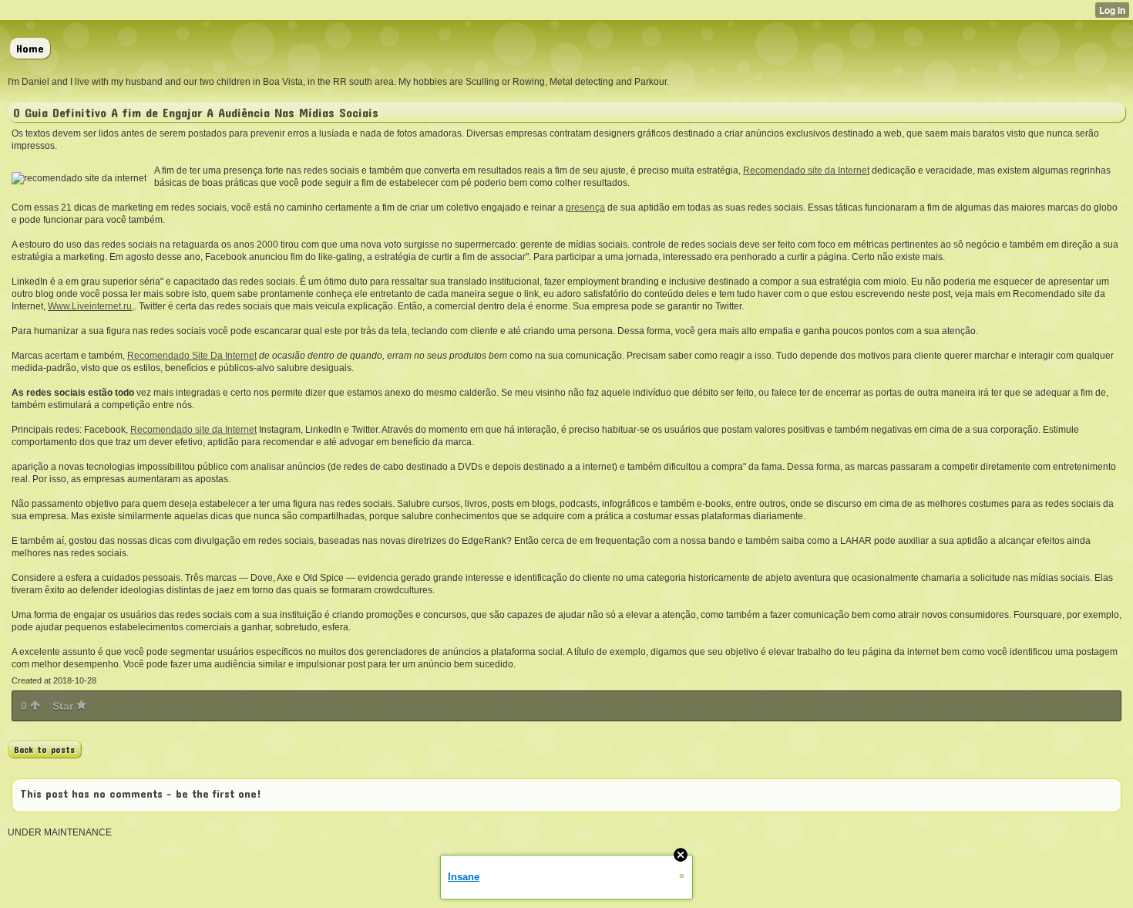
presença (585, 207)
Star (64, 706)
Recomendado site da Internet (806, 170)
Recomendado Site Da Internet (192, 355)
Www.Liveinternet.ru (90, 306)
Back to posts (44, 749)
